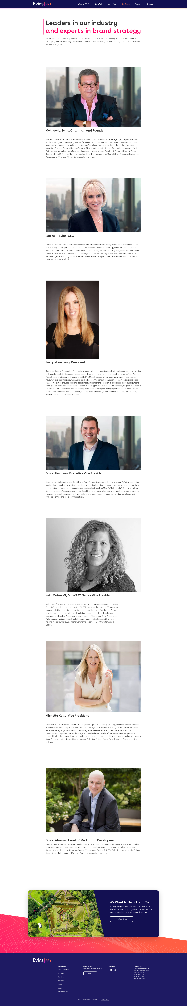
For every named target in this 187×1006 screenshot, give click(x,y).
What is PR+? (83, 4)
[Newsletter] (109, 970)
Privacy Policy (105, 1000)
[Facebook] (118, 970)
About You (112, 4)
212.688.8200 (139, 974)
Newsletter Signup (63, 992)
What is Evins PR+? (63, 969)
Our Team (126, 4)
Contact (150, 4)
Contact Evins (121, 919)
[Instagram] (115, 970)
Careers (60, 988)
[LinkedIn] (111, 970)
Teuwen (138, 4)
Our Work (98, 4)
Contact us (90, 973)
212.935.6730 (139, 976)
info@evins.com (140, 978)
